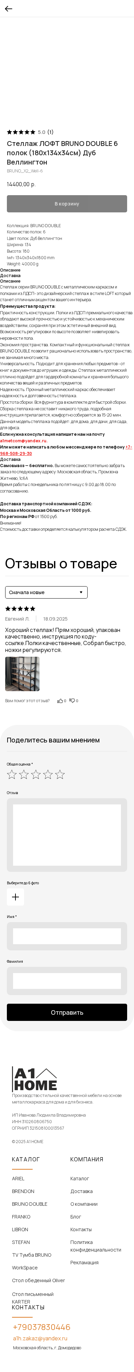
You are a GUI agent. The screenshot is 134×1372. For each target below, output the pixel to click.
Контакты (81, 1229)
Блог (75, 1216)
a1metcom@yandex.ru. (24, 441)
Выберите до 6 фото (23, 882)
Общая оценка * (20, 764)
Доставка (81, 1191)
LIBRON (20, 1229)
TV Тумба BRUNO (31, 1255)
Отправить (67, 1012)
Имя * (12, 916)
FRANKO (21, 1216)
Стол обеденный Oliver (38, 1280)
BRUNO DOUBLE (29, 1204)
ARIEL (18, 1178)
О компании (84, 1204)
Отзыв (12, 792)
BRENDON (23, 1191)
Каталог (79, 1178)
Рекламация (84, 1262)
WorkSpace (25, 1267)
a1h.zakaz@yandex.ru (40, 1338)
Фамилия (15, 961)
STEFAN (21, 1242)
